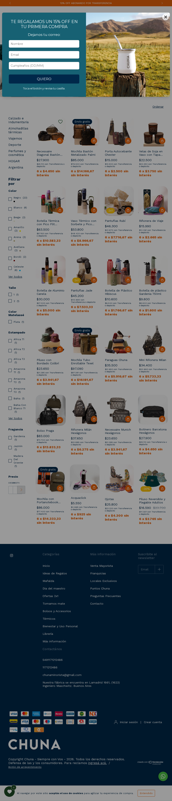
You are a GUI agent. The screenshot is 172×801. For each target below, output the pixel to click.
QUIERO (44, 79)
